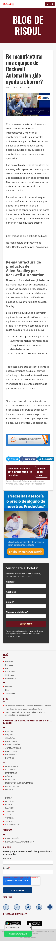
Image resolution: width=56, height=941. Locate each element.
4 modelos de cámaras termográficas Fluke (23, 709)
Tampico (9, 811)
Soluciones (10, 671)
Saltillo (9, 808)
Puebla (8, 798)
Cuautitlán (11, 751)
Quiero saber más (41, 472)
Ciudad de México (13, 744)
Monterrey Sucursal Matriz (19, 783)
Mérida (8, 776)
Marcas (8, 668)
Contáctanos (10, 678)
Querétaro (10, 801)
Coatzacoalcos (13, 748)
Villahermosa (12, 824)
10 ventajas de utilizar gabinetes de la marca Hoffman (28, 705)
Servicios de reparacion (34, 483)
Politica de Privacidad (28, 937)
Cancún (9, 731)
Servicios (18, 483)
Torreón (9, 818)
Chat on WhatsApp (18, 933)
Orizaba (9, 789)
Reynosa (9, 804)
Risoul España (12, 838)
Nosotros (9, 661)
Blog (7, 690)
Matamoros (11, 773)
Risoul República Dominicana (19, 841)
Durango (9, 758)
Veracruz (10, 821)
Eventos (8, 686)
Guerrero (10, 769)
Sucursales (10, 693)
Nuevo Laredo (12, 786)
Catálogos (9, 675)
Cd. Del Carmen (12, 741)
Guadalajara (11, 766)
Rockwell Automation (23, 481)
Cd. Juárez (10, 734)
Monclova (10, 779)
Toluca (8, 814)
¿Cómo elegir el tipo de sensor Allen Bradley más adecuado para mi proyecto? (26, 713)
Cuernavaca (11, 754)
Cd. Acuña (10, 738)
